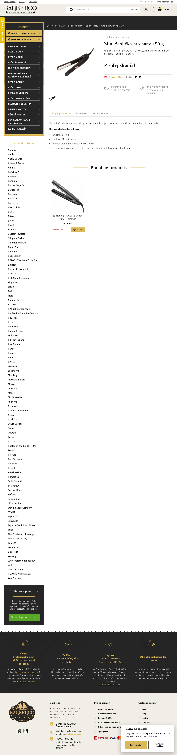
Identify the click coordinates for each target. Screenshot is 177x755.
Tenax (11, 529)
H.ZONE (12, 304)
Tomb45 (12, 543)
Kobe (10, 357)
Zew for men (14, 578)
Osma (11, 428)
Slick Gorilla (14, 503)
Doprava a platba (105, 709)
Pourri (11, 450)
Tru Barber (13, 547)
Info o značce (100, 113)
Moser (11, 393)
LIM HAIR (12, 366)
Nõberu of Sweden (18, 410)
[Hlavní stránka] (35, 10)
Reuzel (11, 468)
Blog (144, 714)
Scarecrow (13, 485)
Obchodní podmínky (107, 714)
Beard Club (14, 207)
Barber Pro (13, 189)
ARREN (11, 167)
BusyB (11, 225)
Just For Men (14, 344)
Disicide (12, 264)
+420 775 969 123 (64, 738)
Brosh (11, 220)
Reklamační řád (105, 718)
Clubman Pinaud (17, 242)
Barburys (13, 203)
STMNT (11, 512)
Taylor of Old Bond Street (21, 525)
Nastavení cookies (159, 745)
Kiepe (11, 353)
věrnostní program (27, 681)
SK (153, 10)
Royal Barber (15, 472)
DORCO (12, 273)
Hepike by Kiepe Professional (23, 313)
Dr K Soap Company (18, 278)
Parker (11, 441)
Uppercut (13, 551)
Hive (10, 322)
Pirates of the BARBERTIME (22, 446)
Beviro (11, 211)
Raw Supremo (15, 459)
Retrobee (13, 463)
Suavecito (13, 521)
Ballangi (12, 176)
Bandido (12, 181)
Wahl (10, 565)
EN (153, 12)
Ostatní (12, 432)
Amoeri (12, 150)
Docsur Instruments (18, 269)
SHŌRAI (12, 494)
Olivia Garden (15, 423)
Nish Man (13, 406)
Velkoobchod (9, 2)
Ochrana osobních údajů (109, 722)
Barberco (13, 194)
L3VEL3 (11, 362)
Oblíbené (33, 2)
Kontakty (146, 722)
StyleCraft (13, 516)
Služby (22, 2)
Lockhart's (13, 370)
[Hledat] (71, 10)
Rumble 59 (13, 476)
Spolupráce (103, 731)
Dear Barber (14, 256)
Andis (11, 154)
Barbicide (13, 198)
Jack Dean (13, 335)
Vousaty (12, 556)
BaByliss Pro (14, 172)
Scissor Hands (15, 490)
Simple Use (14, 499)
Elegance (12, 282)
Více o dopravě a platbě (109, 684)
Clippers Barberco (17, 238)
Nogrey (11, 415)
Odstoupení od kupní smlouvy (111, 727)
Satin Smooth (15, 481)
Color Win (13, 247)
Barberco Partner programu (24, 672)
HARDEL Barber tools (19, 309)
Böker (11, 216)
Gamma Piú (14, 300)
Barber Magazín (16, 185)
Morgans (12, 388)
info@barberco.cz (73, 734)
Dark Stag (13, 251)
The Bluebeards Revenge (21, 534)
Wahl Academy (15, 569)
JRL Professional (16, 339)
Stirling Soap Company (20, 507)
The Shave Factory (17, 538)
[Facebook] (19, 731)
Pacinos (12, 437)
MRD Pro (12, 401)
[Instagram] (26, 731)
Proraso (12, 454)
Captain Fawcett (16, 233)
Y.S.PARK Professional (19, 574)
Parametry (81, 113)
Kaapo (11, 348)
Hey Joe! (12, 317)
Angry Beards (15, 158)
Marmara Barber (16, 379)
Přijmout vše (135, 745)
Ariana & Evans (16, 163)
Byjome (12, 229)
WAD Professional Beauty (21, 560)
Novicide (12, 419)
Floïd (10, 295)
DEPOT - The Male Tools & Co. (24, 260)
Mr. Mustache (15, 397)
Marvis (11, 384)
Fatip (10, 291)
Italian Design (15, 331)
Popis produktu (61, 113)
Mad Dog (12, 375)
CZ (153, 8)
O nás (144, 709)
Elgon (11, 286)
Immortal (13, 326)
